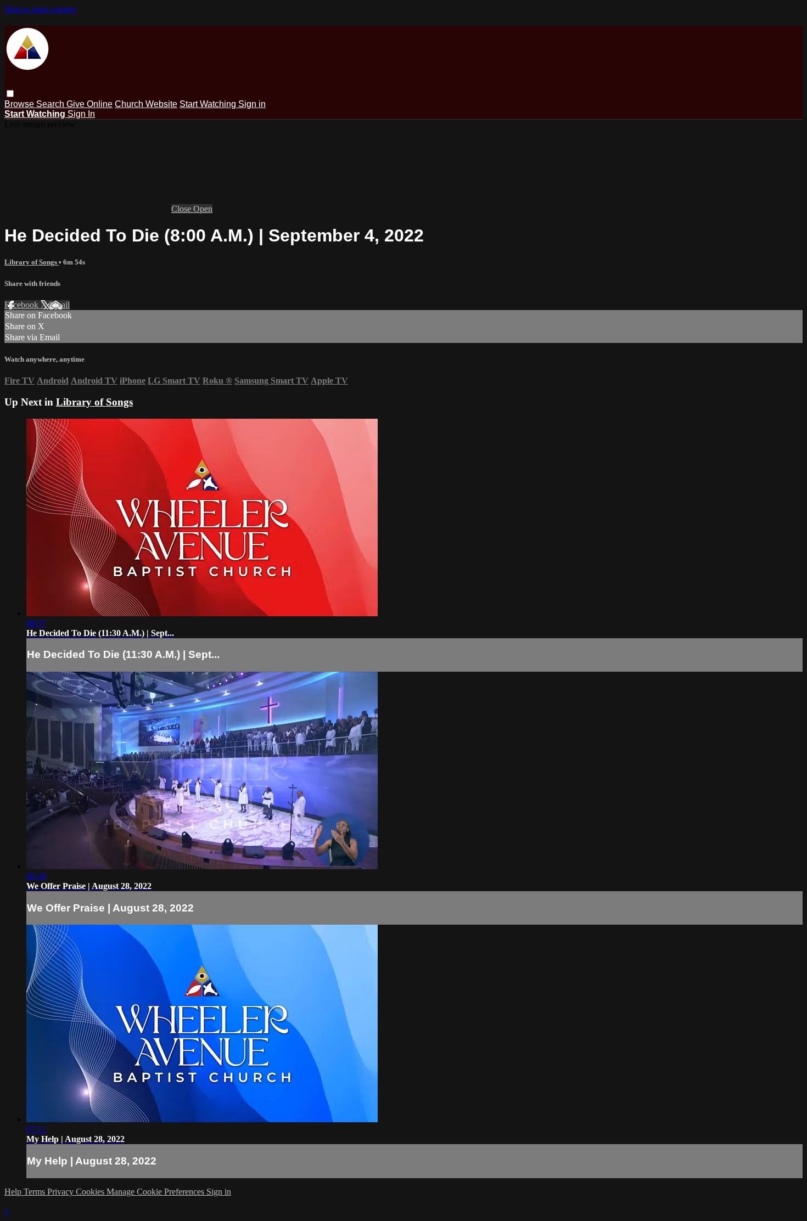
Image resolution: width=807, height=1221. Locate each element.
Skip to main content (40, 9)
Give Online (89, 104)
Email (59, 305)
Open (202, 208)
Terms (35, 1191)
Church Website (146, 104)
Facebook (22, 305)
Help (14, 1191)
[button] (10, 93)
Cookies (91, 1191)
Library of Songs (31, 262)
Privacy (61, 1191)
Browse (20, 104)
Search (51, 104)
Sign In (81, 114)
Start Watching (209, 104)
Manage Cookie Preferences (156, 1191)
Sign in (252, 104)
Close (182, 208)
